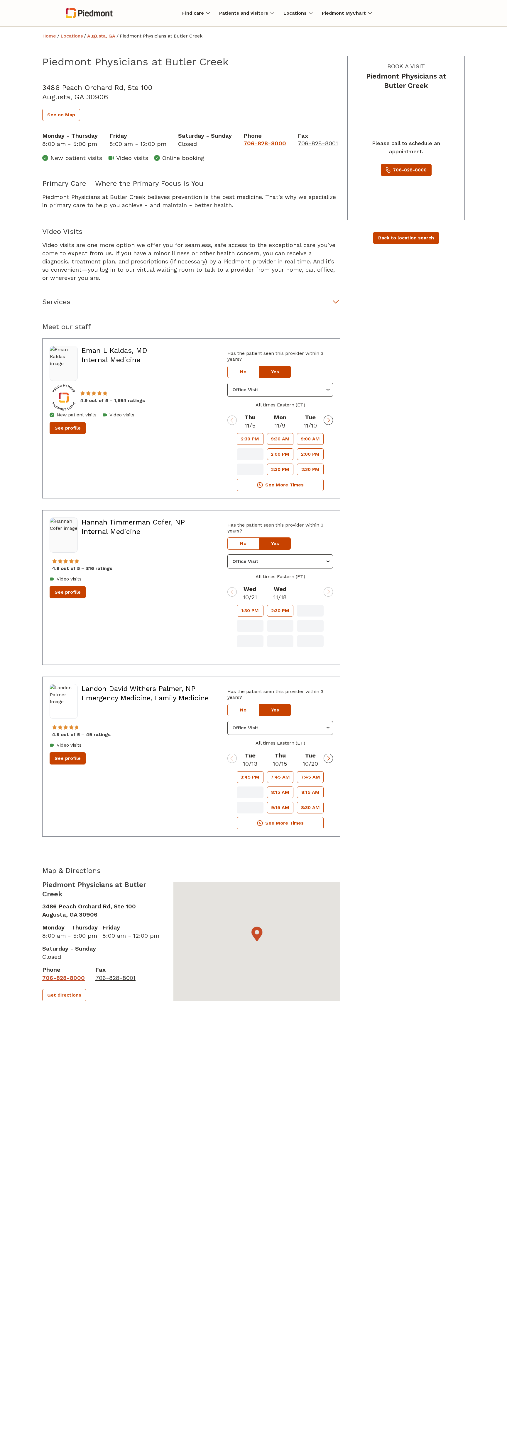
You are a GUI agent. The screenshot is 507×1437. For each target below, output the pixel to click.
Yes (275, 371)
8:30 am (310, 807)
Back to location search (406, 238)
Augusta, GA (101, 36)
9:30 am (280, 439)
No (243, 371)
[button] (191, 303)
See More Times (284, 485)
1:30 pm (250, 610)
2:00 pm (280, 454)
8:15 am (280, 792)
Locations (71, 36)
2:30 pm (250, 439)
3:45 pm (250, 777)
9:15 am (280, 807)
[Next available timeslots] (328, 420)
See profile (68, 428)
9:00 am (310, 439)
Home (49, 36)
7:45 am (280, 777)
